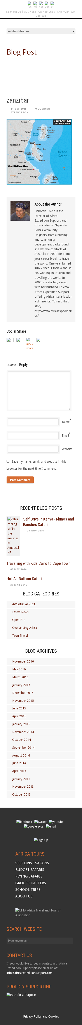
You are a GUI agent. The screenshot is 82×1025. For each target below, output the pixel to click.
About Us (24, 896)
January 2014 (21, 779)
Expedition (20, 112)
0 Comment (43, 108)
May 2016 (19, 669)
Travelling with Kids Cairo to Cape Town (38, 563)
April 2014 (19, 771)
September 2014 (23, 747)
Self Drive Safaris (32, 863)
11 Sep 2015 (19, 108)
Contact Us (13, 11)
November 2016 (23, 661)
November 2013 (23, 786)
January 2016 (21, 685)
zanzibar (18, 100)
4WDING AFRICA (24, 604)
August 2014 (21, 755)
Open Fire (18, 620)
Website (67, 449)
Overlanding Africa (24, 627)
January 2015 (21, 724)
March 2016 (20, 677)
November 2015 (23, 700)
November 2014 (23, 732)
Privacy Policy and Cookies (41, 1016)
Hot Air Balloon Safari (24, 578)
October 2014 (21, 739)
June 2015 (19, 708)
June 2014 (19, 763)
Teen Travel (20, 635)
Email (65, 435)
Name (66, 422)
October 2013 (21, 794)
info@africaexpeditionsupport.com (29, 973)
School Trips (27, 889)
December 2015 (22, 693)
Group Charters (30, 883)
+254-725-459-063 (41, 11)
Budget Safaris (29, 869)
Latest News (20, 612)
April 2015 (19, 716)
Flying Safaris (28, 876)
